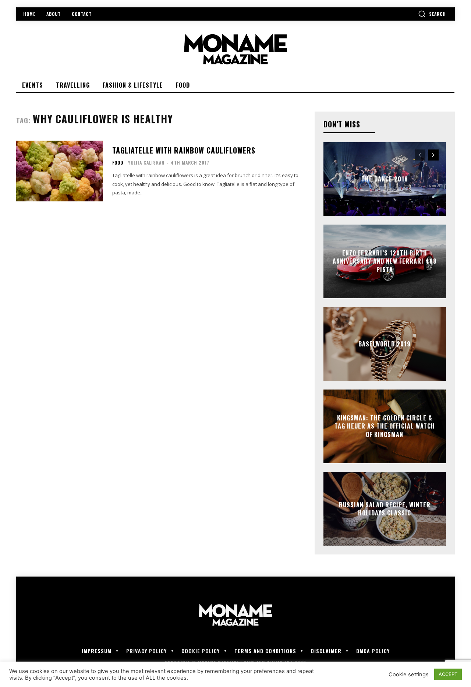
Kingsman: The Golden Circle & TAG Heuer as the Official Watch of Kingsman (384, 426)
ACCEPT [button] (448, 674)
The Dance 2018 (384, 179)
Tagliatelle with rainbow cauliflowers (183, 150)
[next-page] (433, 155)
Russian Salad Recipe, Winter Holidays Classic (385, 508)
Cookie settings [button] (409, 674)
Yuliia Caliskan (146, 162)
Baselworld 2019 (384, 343)
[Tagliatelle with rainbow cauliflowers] (59, 171)
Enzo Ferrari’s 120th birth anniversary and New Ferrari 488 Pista (385, 261)
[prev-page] (420, 155)
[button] (432, 13)
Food (117, 163)
